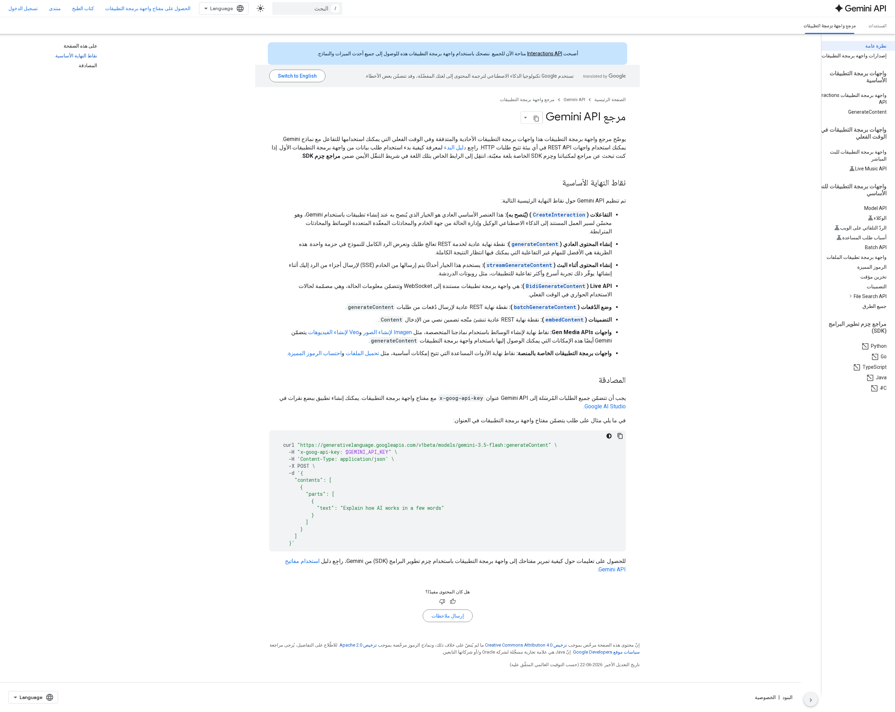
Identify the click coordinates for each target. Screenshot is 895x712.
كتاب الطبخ (83, 8)
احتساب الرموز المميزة (315, 353)
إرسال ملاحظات (447, 616)
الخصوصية (765, 697)
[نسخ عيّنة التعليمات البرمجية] (620, 436)
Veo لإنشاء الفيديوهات (333, 332)
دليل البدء (455, 147)
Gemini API (574, 99)
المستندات (877, 25)
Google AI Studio (605, 406)
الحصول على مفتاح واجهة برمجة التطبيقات (148, 8)
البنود (787, 697)
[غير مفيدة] (442, 601)
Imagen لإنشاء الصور (387, 332)
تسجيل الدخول (23, 8)
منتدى (55, 8)
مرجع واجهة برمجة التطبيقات (829, 25)
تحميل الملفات (362, 353)
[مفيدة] (453, 601)
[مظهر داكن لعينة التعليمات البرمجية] (609, 436)
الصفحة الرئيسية (610, 99)
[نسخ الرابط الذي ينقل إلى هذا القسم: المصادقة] (592, 380)
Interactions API (544, 53)
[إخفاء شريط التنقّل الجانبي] (811, 699)
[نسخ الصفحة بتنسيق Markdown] (536, 118)
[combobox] (307, 8)
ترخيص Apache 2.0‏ (358, 645)
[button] (852, 296)
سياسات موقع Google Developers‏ (606, 652)
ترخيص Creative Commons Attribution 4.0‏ (526, 645)
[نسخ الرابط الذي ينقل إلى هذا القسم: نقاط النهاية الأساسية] (555, 183)
